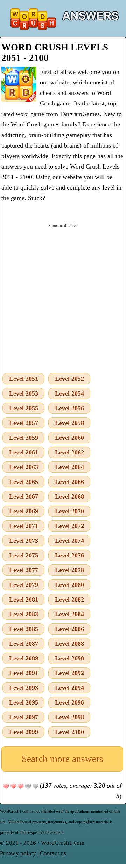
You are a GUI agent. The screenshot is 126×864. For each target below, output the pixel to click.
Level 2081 (23, 599)
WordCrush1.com (62, 842)
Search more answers (62, 759)
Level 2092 (69, 673)
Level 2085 (23, 628)
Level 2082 (69, 599)
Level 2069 (23, 511)
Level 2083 (23, 614)
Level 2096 (69, 702)
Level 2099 (23, 731)
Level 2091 (23, 673)
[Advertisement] (63, 297)
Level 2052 (69, 378)
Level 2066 (69, 481)
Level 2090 (69, 658)
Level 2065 (23, 481)
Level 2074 (69, 540)
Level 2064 (69, 467)
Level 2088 (69, 643)
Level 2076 (69, 555)
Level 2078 (69, 570)
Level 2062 (69, 452)
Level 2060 (69, 437)
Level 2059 (23, 437)
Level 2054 (69, 393)
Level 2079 (23, 584)
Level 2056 (69, 408)
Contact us (53, 853)
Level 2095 (23, 702)
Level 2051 (23, 378)
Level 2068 (69, 496)
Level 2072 (69, 525)
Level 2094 (69, 687)
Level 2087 (23, 643)
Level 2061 (23, 452)
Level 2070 (69, 511)
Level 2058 (69, 422)
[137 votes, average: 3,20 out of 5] (6, 786)
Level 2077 (23, 570)
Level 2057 (23, 422)
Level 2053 (23, 393)
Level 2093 (23, 687)
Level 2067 (23, 496)
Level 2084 (69, 614)
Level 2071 (23, 525)
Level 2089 (23, 658)
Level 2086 (69, 628)
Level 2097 (23, 717)
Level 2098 (69, 717)
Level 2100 (69, 731)
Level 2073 (23, 540)
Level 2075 (23, 555)
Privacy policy (18, 853)
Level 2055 (23, 408)
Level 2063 (23, 467)
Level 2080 (69, 584)
